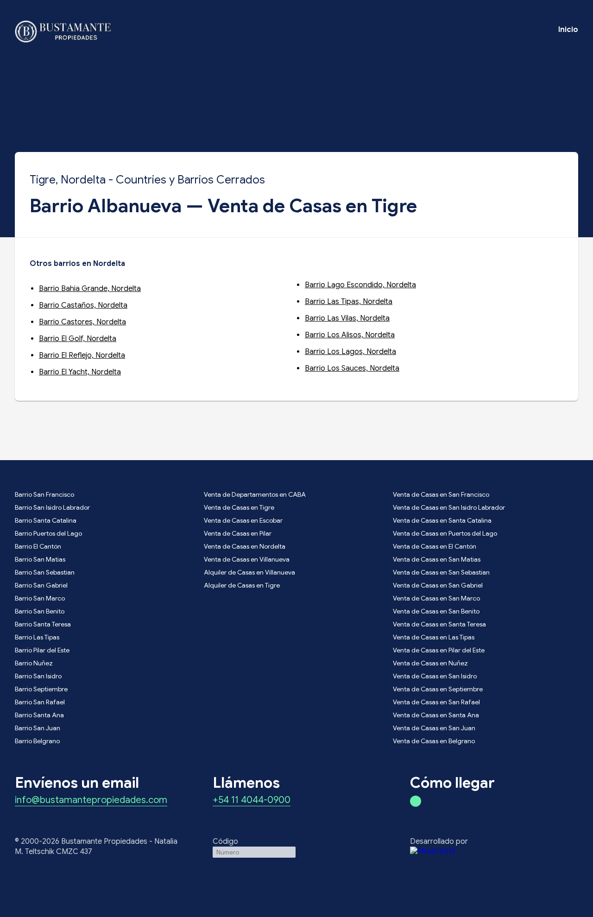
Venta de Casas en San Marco (436, 598)
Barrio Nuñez (34, 663)
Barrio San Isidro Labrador (52, 507)
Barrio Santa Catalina (45, 520)
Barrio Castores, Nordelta (82, 322)
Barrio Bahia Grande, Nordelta (90, 288)
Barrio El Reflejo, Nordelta (82, 355)
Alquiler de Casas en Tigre (242, 585)
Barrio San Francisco (44, 494)
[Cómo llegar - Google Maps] (415, 801)
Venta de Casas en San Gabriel (438, 585)
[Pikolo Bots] (494, 851)
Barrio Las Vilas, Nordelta (347, 318)
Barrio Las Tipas (37, 637)
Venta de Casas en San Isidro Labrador (449, 507)
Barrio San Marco (40, 598)
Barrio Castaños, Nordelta (83, 305)
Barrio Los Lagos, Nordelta (350, 351)
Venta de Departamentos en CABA (255, 494)
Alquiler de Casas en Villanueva (249, 572)
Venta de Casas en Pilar (237, 533)
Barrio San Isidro (38, 676)
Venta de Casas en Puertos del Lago (445, 533)
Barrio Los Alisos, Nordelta (350, 335)
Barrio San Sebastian (45, 572)
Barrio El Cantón (38, 546)
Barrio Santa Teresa (43, 624)
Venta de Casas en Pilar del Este (439, 650)
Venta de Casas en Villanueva (247, 559)
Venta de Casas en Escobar (243, 520)
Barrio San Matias (40, 559)
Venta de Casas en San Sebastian (441, 572)
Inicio (568, 29)
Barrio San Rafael (40, 702)
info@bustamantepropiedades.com (91, 801)
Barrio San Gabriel (41, 585)
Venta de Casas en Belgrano (434, 741)
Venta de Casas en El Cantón (434, 546)
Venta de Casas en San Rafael (436, 702)
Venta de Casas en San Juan (434, 728)
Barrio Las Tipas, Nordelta (348, 301)
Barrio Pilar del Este (42, 650)
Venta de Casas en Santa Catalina (442, 520)
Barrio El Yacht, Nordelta (80, 372)
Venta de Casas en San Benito (436, 611)
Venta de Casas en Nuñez (430, 663)
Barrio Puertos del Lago (48, 533)
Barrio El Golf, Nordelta (77, 338)
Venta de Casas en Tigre (239, 507)
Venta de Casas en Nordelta (244, 546)
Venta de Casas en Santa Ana (436, 715)
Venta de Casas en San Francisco (441, 494)
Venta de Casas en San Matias (436, 559)
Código (225, 841)
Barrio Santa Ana (39, 715)
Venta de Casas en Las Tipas (433, 637)
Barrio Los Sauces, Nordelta (352, 368)
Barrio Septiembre (41, 689)
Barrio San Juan (37, 728)
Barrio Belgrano (37, 741)
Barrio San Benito (39, 611)
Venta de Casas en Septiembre (438, 689)
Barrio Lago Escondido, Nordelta (360, 285)
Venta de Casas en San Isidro (435, 676)
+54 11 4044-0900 (251, 801)
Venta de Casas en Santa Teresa (439, 624)
